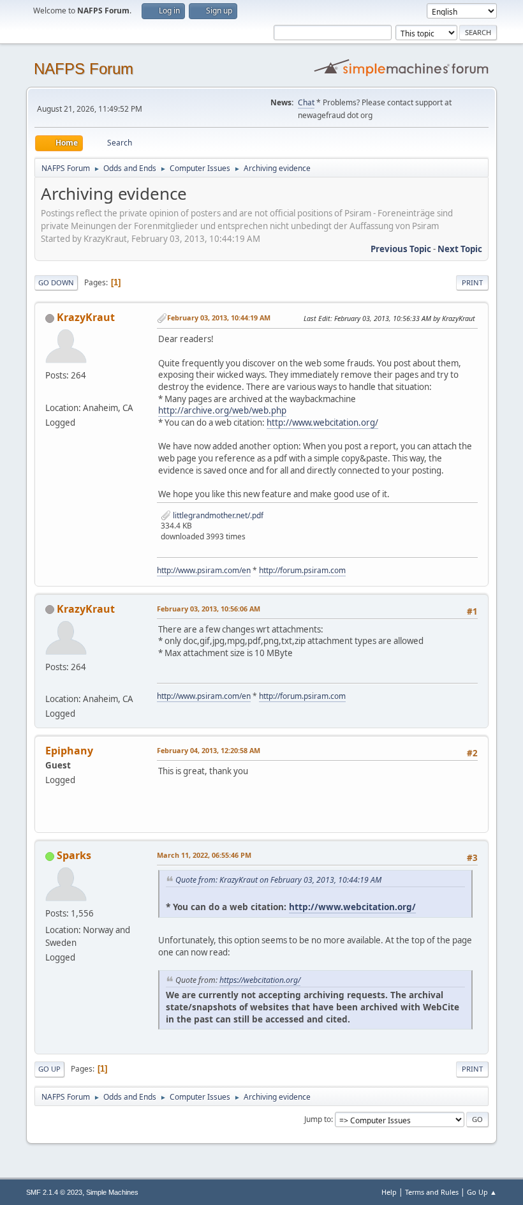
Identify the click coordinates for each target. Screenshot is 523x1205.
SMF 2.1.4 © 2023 (54, 1192)
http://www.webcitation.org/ (322, 422)
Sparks (74, 855)
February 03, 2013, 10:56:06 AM (208, 608)
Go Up (49, 1069)
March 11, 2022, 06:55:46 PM (204, 855)
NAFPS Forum (83, 68)
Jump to (317, 1119)
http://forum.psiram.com (302, 570)
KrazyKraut (86, 317)
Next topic (460, 249)
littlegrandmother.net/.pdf (217, 515)
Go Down (56, 282)
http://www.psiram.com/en (204, 570)
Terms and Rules (432, 1192)
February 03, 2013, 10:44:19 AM (218, 317)
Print (472, 282)
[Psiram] (50, 392)
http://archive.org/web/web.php (222, 410)
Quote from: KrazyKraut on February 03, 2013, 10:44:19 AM (278, 879)
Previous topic (401, 249)
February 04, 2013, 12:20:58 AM (208, 750)
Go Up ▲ (482, 1192)
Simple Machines (112, 1192)
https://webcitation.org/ (259, 980)
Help (389, 1192)
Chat (306, 102)
